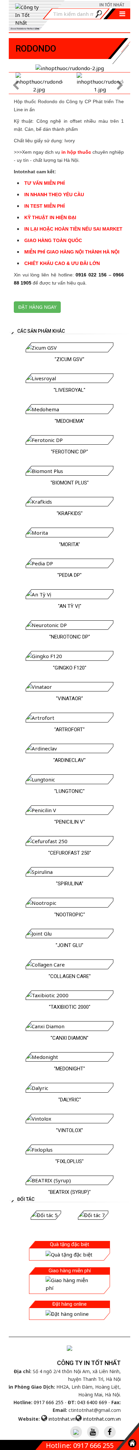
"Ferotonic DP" (69, 452)
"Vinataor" (69, 699)
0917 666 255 (48, 1402)
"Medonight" (69, 1069)
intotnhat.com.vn (102, 1419)
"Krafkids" (70, 513)
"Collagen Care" (70, 976)
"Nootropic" (69, 915)
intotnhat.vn (62, 1419)
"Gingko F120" (69, 668)
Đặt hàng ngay (37, 307)
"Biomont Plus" (70, 483)
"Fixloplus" (69, 1161)
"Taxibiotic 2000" (69, 1007)
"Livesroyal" (69, 390)
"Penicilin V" (69, 822)
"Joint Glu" (69, 945)
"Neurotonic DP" (69, 637)
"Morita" (69, 544)
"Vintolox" (69, 1130)
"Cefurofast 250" (69, 853)
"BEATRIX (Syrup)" (69, 1192)
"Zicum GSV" (69, 359)
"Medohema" (69, 421)
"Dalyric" (69, 1100)
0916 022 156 (91, 274)
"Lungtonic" (69, 791)
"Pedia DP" (69, 575)
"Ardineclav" (69, 760)
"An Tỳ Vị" (69, 606)
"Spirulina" (69, 884)
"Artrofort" (69, 730)
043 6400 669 (92, 1402)
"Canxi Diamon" (69, 1038)
